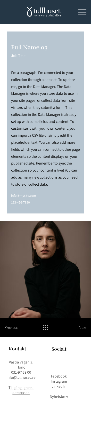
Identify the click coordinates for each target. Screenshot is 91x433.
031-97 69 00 (21, 372)
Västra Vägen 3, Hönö (21, 365)
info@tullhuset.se (21, 377)
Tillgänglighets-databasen (21, 390)
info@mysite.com (23, 195)
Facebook (59, 376)
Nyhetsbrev (59, 396)
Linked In (58, 386)
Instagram (59, 381)
